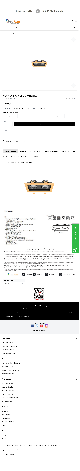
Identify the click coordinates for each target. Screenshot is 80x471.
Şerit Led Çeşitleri (7, 342)
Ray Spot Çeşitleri (8, 366)
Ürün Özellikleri (10, 151)
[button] (9, 116)
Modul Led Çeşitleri (8, 353)
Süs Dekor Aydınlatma (9, 346)
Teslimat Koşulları (7, 387)
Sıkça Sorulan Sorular (9, 383)
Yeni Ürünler (6, 414)
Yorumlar (23, 151)
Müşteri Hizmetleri (8, 422)
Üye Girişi (5, 438)
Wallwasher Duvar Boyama (11, 363)
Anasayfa (5, 411)
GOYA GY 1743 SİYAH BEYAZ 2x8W (20, 108)
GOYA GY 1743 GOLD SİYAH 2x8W (65, 33)
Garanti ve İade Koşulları (10, 398)
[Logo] (15, 21)
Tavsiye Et (65, 151)
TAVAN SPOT (41, 33)
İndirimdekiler (6, 418)
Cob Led (50, 33)
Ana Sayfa (6, 33)
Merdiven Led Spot (8, 374)
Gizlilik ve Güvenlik (8, 401)
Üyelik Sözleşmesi (8, 390)
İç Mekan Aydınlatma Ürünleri (23, 33)
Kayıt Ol (71, 313)
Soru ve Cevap (35, 151)
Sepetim (4, 425)
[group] (39, 62)
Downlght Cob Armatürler (10, 370)
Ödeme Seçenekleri (51, 151)
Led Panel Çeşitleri (8, 350)
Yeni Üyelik (5, 435)
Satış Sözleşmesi (7, 394)
